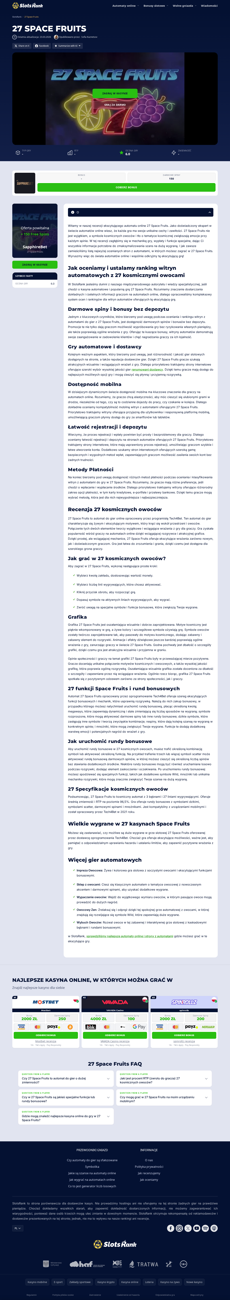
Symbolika (92, 1167)
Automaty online (124, 5)
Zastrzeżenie (95, 1294)
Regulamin (32, 1294)
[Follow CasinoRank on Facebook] (170, 1228)
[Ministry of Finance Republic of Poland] (52, 1264)
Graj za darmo (115, 104)
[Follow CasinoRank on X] (188, 1228)
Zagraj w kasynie (115, 93)
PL (16, 1228)
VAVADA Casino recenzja (115, 1041)
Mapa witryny (196, 1294)
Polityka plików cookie (63, 1294)
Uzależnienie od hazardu (128, 1294)
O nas (149, 1160)
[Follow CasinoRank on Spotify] (205, 1228)
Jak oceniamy (149, 1180)
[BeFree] (169, 1264)
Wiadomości (209, 5)
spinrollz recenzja (184, 1041)
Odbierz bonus (126, 187)
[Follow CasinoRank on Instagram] (179, 1228)
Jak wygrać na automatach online (92, 1180)
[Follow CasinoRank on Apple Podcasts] (214, 1228)
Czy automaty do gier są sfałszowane (92, 1160)
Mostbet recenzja (45, 1041)
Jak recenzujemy (149, 1173)
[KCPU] (117, 1264)
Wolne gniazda (183, 5)
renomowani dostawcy (147, 369)
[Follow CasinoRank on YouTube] (196, 1228)
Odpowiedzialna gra (165, 1294)
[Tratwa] (143, 1264)
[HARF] (87, 1264)
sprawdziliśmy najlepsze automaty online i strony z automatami (129, 936)
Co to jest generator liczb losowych (92, 1186)
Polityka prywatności (149, 1167)
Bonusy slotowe (154, 5)
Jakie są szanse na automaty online (92, 1173)
